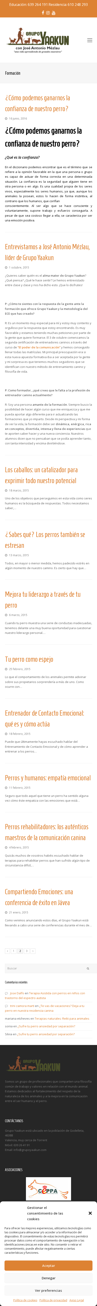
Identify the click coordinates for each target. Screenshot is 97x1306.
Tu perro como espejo (29, 659)
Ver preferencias (48, 1290)
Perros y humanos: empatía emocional (48, 778)
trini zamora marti (22, 1006)
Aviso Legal (76, 1300)
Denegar (48, 1278)
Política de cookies (25, 1300)
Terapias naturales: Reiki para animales (62, 1018)
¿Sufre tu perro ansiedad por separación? (46, 1026)
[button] (90, 1213)
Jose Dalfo (17, 993)
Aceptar (48, 1265)
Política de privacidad (53, 1300)
